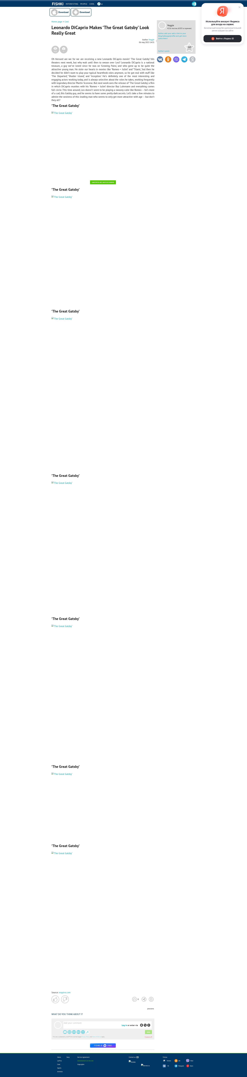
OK (179, 1061)
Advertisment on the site (85, 1061)
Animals (60, 1071)
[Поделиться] (144, 999)
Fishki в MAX (103, 1045)
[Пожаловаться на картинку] (82, 175)
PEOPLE (83, 4)
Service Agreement (83, 1057)
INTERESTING (72, 4)
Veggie (170, 25)
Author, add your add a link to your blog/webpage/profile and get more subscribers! (172, 36)
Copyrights (80, 1064)
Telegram (181, 1066)
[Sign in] (194, 4)
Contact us (132, 1057)
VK (168, 1066)
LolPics (59, 1061)
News (59, 1057)
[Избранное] (151, 999)
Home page (56, 21)
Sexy (68, 1057)
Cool (91, 4)
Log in (124, 1025)
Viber (191, 1061)
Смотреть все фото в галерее (103, 182)
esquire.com (64, 992)
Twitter (169, 1061)
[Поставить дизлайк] (65, 999)
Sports (59, 1068)
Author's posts (163, 51)
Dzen (191, 1066)
